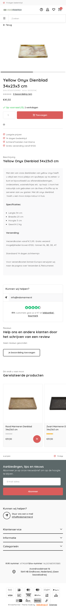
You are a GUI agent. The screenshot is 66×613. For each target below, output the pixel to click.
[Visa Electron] (28, 595)
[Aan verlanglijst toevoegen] (4, 125)
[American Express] (47, 595)
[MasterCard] (28, 590)
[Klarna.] (37, 601)
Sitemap (53, 605)
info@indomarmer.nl (21, 297)
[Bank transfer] (10, 590)
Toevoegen (41, 115)
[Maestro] (37, 590)
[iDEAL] (19, 590)
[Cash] (47, 601)
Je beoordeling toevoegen (21, 352)
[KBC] (56, 595)
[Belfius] (37, 595)
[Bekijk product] (37, 439)
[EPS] (28, 601)
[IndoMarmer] (12, 9)
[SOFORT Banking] (47, 590)
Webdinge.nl (42, 605)
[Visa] (10, 595)
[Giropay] (19, 601)
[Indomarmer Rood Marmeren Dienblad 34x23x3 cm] (22, 403)
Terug (9, 25)
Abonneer (33, 491)
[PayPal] (56, 590)
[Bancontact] (19, 595)
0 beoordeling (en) (22, 94)
